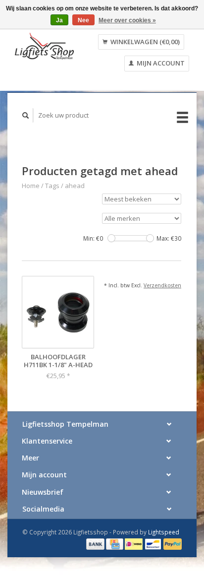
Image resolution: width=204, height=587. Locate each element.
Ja (59, 20)
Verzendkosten (162, 285)
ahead (75, 185)
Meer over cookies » (127, 20)
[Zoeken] (25, 115)
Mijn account (160, 63)
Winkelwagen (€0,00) (144, 41)
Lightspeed (163, 532)
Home (31, 185)
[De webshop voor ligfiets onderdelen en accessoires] (44, 46)
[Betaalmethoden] (96, 543)
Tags (52, 185)
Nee (83, 20)
